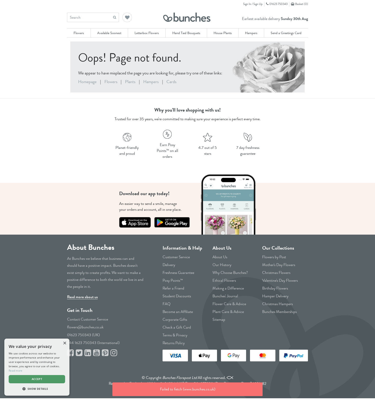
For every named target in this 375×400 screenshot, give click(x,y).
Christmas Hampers (277, 304)
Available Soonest (109, 32)
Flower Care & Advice (229, 304)
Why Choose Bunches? (230, 272)
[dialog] (36, 367)
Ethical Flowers (224, 280)
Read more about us (82, 297)
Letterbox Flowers (147, 32)
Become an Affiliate (178, 311)
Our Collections (278, 248)
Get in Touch (79, 310)
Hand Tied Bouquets (186, 32)
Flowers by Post (274, 257)
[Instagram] (113, 353)
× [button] (64, 343)
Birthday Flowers (275, 288)
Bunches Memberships (279, 311)
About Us (221, 248)
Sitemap (218, 319)
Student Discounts (177, 296)
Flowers (79, 32)
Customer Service (176, 257)
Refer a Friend (173, 288)
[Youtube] (96, 353)
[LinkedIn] (87, 353)
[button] (127, 18)
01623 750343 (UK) (83, 335)
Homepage (87, 82)
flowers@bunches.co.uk (85, 327)
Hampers (251, 32)
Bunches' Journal (225, 296)
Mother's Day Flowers (278, 265)
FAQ (167, 304)
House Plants (223, 32)
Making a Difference (228, 288)
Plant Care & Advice (228, 311)
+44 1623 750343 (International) (93, 343)
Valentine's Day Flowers (280, 280)
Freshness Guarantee (178, 272)
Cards (171, 82)
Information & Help (182, 248)
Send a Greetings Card (286, 32)
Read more (16, 370)
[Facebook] (70, 353)
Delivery (169, 265)
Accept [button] (37, 379)
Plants (130, 82)
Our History (221, 265)
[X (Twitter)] (79, 353)
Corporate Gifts (175, 319)
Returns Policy (174, 343)
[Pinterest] (105, 353)
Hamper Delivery (275, 296)
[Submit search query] (114, 17)
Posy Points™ (173, 280)
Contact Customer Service (87, 319)
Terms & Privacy (175, 335)
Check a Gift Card (177, 327)
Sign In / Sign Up (253, 4)
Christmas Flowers (276, 272)
